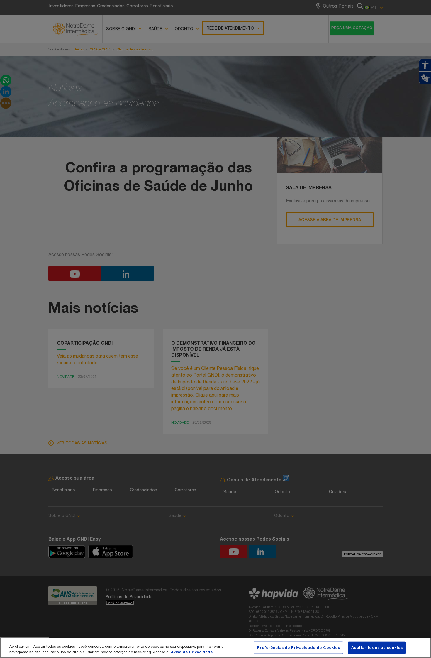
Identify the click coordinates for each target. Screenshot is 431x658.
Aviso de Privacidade (192, 651)
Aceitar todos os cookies (377, 647)
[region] (215, 648)
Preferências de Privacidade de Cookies (298, 647)
